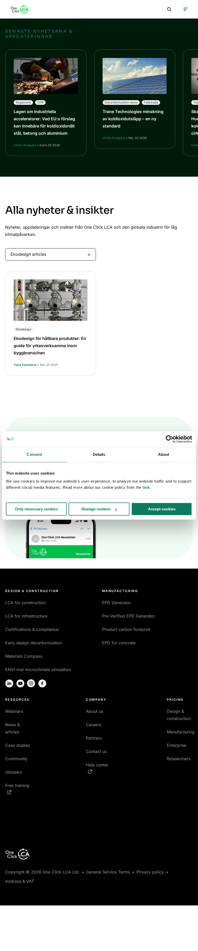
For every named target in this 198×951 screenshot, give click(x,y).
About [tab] (163, 454)
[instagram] (31, 683)
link (146, 487)
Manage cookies (96, 509)
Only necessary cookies (36, 509)
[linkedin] (9, 683)
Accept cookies (162, 509)
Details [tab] (99, 454)
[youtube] (20, 683)
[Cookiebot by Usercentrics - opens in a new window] (169, 439)
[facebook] (42, 683)
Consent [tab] (34, 454)
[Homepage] (19, 9)
